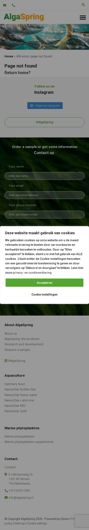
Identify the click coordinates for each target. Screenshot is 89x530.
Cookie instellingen (44, 294)
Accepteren (44, 282)
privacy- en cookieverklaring (32, 272)
